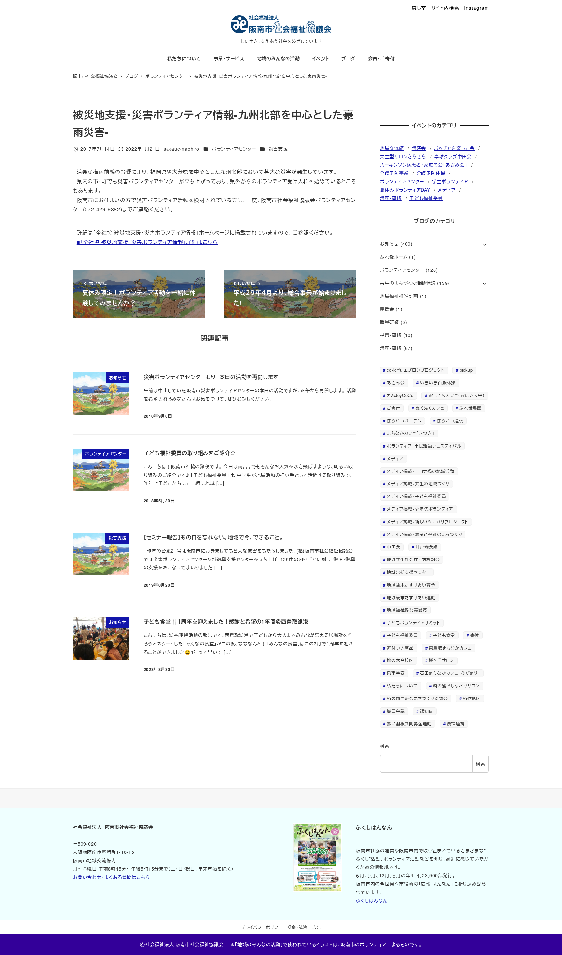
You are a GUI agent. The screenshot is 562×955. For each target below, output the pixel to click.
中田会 (393, 547)
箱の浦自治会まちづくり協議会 (417, 698)
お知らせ (389, 244)
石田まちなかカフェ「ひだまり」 (450, 673)
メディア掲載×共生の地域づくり (418, 483)
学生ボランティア (450, 181)
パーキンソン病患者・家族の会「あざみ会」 (423, 164)
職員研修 (389, 322)
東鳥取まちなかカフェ (450, 648)
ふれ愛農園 (470, 408)
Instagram (476, 7)
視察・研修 (391, 335)
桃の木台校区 (400, 660)
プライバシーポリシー (261, 927)
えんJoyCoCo (400, 395)
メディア (446, 190)
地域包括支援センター (408, 572)
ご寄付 (393, 408)
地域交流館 (392, 148)
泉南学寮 (396, 673)
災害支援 (278, 148)
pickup (466, 370)
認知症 (426, 711)
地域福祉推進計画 (399, 296)
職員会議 (396, 711)
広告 (316, 927)
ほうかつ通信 (450, 421)
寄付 (474, 635)
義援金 (387, 309)
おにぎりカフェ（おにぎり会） (457, 395)
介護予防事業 (394, 173)
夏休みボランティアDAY (405, 190)
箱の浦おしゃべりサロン (456, 686)
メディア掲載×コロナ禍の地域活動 (420, 471)
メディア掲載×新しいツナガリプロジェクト (427, 522)
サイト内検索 (445, 7)
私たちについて (402, 686)
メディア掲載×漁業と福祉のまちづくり (424, 534)
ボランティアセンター (234, 148)
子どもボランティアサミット (413, 622)
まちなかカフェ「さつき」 (411, 433)
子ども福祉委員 (426, 198)
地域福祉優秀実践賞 (407, 610)
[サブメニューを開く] (484, 244)
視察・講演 (297, 927)
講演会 (419, 148)
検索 (385, 745)
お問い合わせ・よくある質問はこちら (111, 877)
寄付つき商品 (400, 648)
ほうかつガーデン (404, 421)
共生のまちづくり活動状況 (408, 283)
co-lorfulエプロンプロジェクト (415, 370)
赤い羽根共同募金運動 (409, 723)
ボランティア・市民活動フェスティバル (424, 446)
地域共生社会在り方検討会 (413, 559)
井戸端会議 (426, 547)
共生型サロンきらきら (403, 156)
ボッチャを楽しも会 (454, 148)
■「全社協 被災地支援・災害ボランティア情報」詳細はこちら (147, 242)
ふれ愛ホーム (394, 257)
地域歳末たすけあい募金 (411, 585)
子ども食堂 (444, 635)
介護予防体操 (431, 173)
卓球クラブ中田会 (453, 156)
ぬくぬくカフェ (429, 408)
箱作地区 (472, 698)
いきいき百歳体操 (438, 383)
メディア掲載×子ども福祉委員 (416, 496)
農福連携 (456, 723)
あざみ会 (396, 383)
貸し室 (419, 7)
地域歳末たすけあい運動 (411, 597)
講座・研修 (391, 198)
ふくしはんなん (372, 900)
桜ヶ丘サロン (441, 660)
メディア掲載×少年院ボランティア (420, 509)
